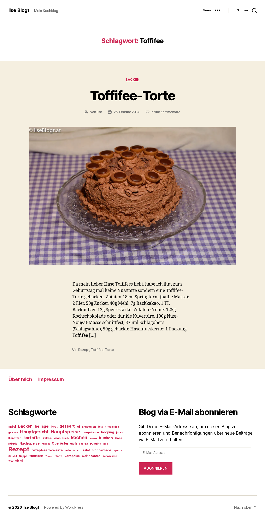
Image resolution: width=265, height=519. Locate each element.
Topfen (49, 456)
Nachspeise (29, 443)
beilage (42, 426)
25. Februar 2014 (127, 112)
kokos (93, 438)
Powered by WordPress (63, 507)
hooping (107, 432)
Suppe (23, 456)
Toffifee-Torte (132, 95)
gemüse (13, 432)
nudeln (45, 443)
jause (119, 432)
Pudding (95, 443)
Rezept (83, 350)
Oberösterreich (64, 443)
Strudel (12, 456)
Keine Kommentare (166, 112)
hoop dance (90, 432)
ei (78, 426)
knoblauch (61, 438)
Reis (105, 443)
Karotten (14, 438)
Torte (109, 350)
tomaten (36, 456)
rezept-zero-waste (47, 450)
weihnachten (91, 456)
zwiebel (15, 460)
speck (117, 450)
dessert (67, 426)
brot (54, 426)
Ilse (99, 112)
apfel (12, 426)
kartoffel (32, 437)
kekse (47, 438)
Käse (118, 438)
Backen (132, 79)
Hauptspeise (65, 432)
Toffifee (97, 350)
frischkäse (112, 426)
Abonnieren (155, 468)
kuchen (106, 437)
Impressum (51, 379)
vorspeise (72, 456)
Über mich (20, 379)
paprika (83, 443)
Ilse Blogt (18, 10)
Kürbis (12, 443)
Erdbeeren (89, 426)
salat (86, 450)
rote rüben (72, 450)
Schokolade (101, 450)
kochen (79, 437)
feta (100, 426)
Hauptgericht (34, 431)
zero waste (110, 456)
